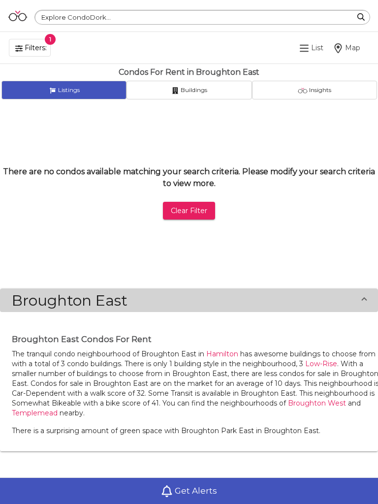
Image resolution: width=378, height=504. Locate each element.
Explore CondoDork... (76, 17)
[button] (189, 300)
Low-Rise (321, 363)
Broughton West (317, 403)
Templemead (35, 413)
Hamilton (222, 353)
